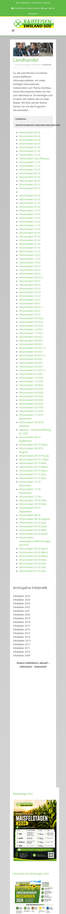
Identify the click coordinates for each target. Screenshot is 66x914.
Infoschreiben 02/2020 (31, 407)
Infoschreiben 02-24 (29, 243)
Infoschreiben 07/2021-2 (32, 347)
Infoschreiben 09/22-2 (31, 307)
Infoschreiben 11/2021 (31, 333)
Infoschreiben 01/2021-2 (32, 370)
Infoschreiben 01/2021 (31, 373)
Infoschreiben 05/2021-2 (32, 355)
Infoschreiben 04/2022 (31, 321)
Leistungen (25, 64)
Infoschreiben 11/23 (30, 258)
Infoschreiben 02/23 (30, 288)
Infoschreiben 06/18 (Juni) (33, 526)
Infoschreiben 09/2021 (31, 340)
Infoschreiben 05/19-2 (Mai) (34, 459)
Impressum (26, 3)
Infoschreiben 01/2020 (31, 411)
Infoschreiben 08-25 (29, 173)
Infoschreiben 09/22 (30, 303)
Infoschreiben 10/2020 (31, 385)
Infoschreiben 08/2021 (31, 344)
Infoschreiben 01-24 (29, 247)
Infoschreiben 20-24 (29, 206)
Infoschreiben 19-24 (29, 210)
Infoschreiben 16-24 (29, 214)
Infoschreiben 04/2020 (31, 399)
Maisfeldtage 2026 (23, 793)
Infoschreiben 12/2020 (31, 377)
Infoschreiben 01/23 (30, 292)
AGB (18, 3)
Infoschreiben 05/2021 (31, 359)
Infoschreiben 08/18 (30, 515)
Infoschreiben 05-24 (29, 240)
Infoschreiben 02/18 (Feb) (32, 559)
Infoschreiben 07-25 (29, 177)
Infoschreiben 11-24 (29, 225)
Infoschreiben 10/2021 (31, 336)
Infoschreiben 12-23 (29, 251)
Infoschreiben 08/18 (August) (34, 518)
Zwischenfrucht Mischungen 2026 (31, 873)
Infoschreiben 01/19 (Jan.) (33, 474)
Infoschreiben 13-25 (29, 154)
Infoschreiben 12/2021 (31, 329)
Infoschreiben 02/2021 (31, 366)
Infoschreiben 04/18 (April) (33, 533)
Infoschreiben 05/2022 (31, 318)
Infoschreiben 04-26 (29, 139)
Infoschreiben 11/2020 (31, 381)
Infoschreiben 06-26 (29, 132)
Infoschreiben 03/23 (30, 284)
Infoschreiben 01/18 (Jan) (32, 567)
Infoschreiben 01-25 (29, 203)
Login (46, 8)
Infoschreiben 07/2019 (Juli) (34, 455)
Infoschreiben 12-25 (29, 162)
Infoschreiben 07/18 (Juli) (32, 522)
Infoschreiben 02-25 (29, 199)
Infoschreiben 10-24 (29, 229)
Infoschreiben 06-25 (29, 180)
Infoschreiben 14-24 (29, 221)
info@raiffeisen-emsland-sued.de (27, 8)
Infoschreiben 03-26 (29, 143)
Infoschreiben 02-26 (29, 147)
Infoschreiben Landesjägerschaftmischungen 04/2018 (35, 541)
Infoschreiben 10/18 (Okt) (32, 500)
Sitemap (47, 3)
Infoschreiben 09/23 (30, 266)
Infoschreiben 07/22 (30, 314)
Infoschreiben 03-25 (29, 195)
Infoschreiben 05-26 (29, 136)
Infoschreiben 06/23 (30, 269)
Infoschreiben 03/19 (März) (33, 466)
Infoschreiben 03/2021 (31, 362)
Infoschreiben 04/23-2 (31, 277)
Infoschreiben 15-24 (29, 217)
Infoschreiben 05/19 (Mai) (32, 463)
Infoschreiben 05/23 (30, 273)
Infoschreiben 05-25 (29, 184)
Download (36, 64)
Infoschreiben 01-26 (29, 151)
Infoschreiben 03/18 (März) (33, 552)
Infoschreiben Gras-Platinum (34, 158)
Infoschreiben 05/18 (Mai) (32, 530)
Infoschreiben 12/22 (30, 295)
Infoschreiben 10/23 (30, 262)
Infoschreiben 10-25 (29, 169)
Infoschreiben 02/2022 (31, 325)
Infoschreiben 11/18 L (30, 496)
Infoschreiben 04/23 (30, 281)
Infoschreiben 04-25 (29, 188)
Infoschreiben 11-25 (29, 165)
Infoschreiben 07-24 (29, 236)
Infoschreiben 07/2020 (31, 388)
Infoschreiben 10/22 (30, 299)
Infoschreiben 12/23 (30, 255)
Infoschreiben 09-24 (29, 232)
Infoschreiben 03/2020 (31, 403)
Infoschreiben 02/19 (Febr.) (33, 470)
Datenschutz (38, 3)
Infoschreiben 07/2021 (31, 351)
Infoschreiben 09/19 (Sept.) (33, 444)
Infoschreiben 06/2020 (31, 392)
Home (17, 64)
